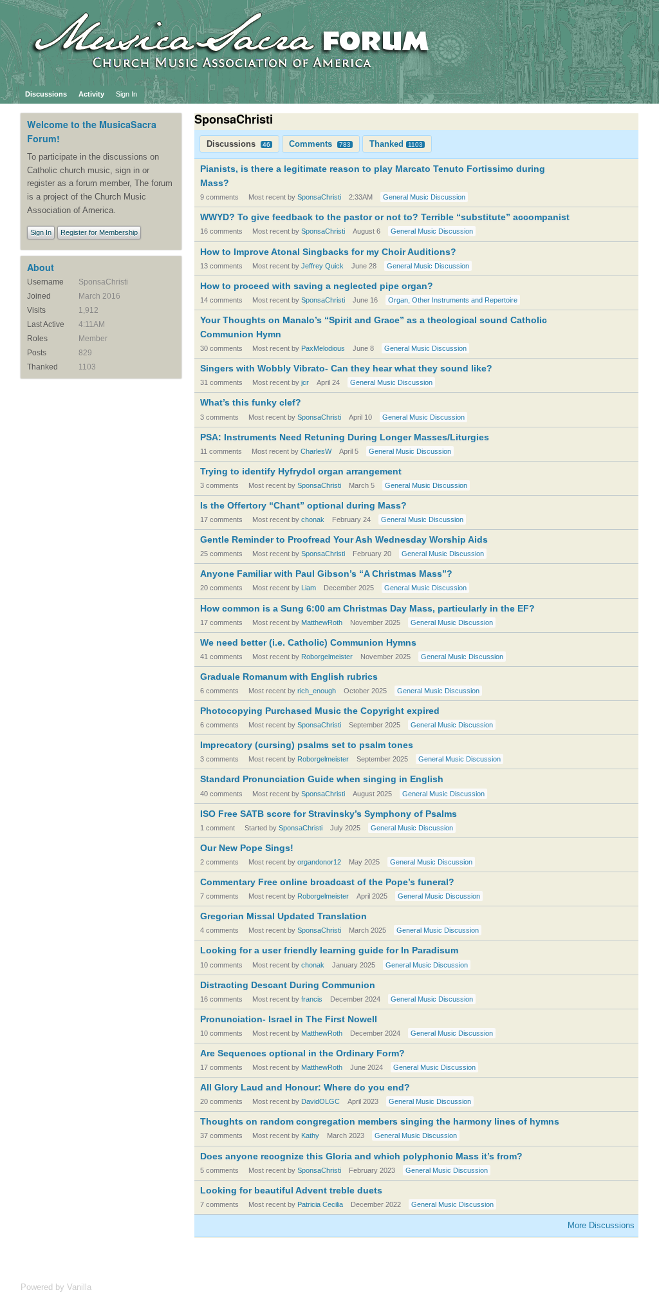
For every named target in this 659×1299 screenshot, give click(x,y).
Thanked (396, 144)
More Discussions (601, 1225)
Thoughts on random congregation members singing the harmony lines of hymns (379, 1121)
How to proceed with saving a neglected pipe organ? (316, 286)
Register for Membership (99, 232)
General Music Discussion (424, 197)
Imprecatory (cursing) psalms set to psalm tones (306, 745)
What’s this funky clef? (250, 402)
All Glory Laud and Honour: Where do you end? (305, 1087)
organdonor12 (319, 862)
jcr (305, 382)
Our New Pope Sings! (246, 848)
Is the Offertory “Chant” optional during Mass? (303, 505)
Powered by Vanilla (56, 1287)
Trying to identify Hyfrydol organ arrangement (301, 471)
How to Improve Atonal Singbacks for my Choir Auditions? (328, 252)
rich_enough (316, 691)
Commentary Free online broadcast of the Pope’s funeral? (327, 882)
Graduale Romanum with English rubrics (289, 676)
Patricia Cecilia (320, 1204)
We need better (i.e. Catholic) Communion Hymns (308, 642)
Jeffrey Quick (322, 266)
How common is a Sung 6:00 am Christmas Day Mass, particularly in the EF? (367, 608)
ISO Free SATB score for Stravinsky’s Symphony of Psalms (328, 813)
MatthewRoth (321, 622)
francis (311, 999)
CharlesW (316, 451)
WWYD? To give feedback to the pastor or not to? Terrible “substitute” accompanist (385, 217)
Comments (320, 144)
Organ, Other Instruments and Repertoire (452, 300)
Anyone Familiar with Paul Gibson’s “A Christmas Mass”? (326, 573)
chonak (312, 519)
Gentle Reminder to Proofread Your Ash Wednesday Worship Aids (344, 539)
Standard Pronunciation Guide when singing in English (321, 779)
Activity (91, 94)
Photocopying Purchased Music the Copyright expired (320, 711)
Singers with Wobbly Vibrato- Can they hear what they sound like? (346, 368)
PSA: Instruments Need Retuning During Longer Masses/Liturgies (344, 437)
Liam (308, 588)
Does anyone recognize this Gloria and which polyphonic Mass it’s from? (361, 1156)
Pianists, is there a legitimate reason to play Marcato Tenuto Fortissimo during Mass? (372, 176)
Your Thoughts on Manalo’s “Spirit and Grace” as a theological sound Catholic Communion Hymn (373, 327)
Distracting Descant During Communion (287, 985)
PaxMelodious (323, 348)
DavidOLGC (320, 1101)
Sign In (126, 94)
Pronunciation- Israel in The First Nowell (288, 1019)
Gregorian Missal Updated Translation (283, 916)
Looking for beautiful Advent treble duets (291, 1190)
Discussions (46, 94)
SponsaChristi (319, 197)
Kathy (310, 1135)
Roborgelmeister (327, 656)
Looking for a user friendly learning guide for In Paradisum (329, 950)
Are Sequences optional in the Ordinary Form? (302, 1053)
